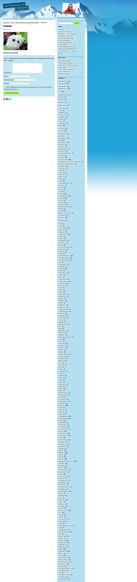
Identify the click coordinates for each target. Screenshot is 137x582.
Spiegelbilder (62, 482)
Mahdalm (61, 322)
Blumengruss (62, 142)
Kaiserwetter (62, 283)
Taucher (61, 502)
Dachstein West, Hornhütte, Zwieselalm (70, 161)
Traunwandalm (63, 519)
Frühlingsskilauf (63, 196)
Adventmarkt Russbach (65, 60)
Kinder (60, 292)
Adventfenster (62, 86)
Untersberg (62, 521)
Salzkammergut (63, 418)
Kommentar (8, 72)
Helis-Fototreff (63, 67)
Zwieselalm (62, 577)
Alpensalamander (64, 94)
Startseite (6, 22)
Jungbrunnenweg (63, 281)
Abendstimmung (63, 81)
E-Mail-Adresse (9, 80)
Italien (60, 277)
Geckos (61, 200)
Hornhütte (61, 266)
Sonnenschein (63, 476)
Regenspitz (62, 386)
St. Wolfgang (62, 489)
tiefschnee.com (63, 510)
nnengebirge (62, 345)
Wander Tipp (62, 536)
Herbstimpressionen (64, 255)
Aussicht (61, 130)
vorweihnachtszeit (64, 532)
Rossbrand (62, 403)
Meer (60, 326)
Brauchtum (62, 144)
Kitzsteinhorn (62, 296)
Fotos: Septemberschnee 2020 (67, 46)
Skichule (61, 450)
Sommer (61, 467)
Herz (60, 262)
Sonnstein (61, 478)
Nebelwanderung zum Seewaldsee (27, 22)
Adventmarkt (62, 83)
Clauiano (61, 155)
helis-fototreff (62, 249)
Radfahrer (61, 375)
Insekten (61, 275)
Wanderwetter (62, 542)
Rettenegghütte (63, 395)
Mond (60, 328)
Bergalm (61, 99)
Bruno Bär (61, 146)
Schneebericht (63, 433)
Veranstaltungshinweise (65, 525)
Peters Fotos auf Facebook (66, 69)
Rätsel (60, 380)
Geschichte (62, 204)
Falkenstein (62, 168)
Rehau (60, 390)
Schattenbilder (63, 425)
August (61, 121)
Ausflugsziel (62, 123)
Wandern (61, 538)
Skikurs (61, 457)
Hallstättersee (62, 240)
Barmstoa (61, 97)
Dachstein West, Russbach (66, 163)
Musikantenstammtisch (65, 337)
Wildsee (61, 553)
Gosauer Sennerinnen (65, 213)
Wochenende (62, 564)
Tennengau (62, 506)
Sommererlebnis (63, 469)
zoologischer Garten (64, 574)
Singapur (61, 448)
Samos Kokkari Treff (64, 71)
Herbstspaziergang (64, 257)
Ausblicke (61, 128)
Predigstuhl (62, 371)
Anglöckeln (62, 112)
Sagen (60, 407)
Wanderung (62, 540)
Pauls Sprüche (63, 44)
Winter (60, 555)
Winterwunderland (64, 562)
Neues (60, 341)
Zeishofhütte (62, 570)
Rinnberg (61, 397)
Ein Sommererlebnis (64, 40)
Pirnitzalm (61, 365)
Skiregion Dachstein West (66, 461)
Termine (61, 508)
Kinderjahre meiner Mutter (66, 36)
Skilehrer (61, 459)
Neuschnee (62, 343)
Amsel (60, 110)
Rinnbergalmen (63, 401)
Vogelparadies (63, 529)
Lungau (61, 320)
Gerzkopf (61, 202)
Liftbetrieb (61, 313)
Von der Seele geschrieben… (67, 38)
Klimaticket (62, 300)
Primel (60, 373)
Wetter (60, 549)
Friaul (60, 191)
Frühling (61, 193)
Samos (61, 420)
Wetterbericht (62, 551)
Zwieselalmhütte (63, 579)
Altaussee (61, 102)
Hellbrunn (61, 251)
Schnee (61, 431)
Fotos (60, 181)
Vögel (60, 527)
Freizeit (61, 187)
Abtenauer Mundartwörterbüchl (67, 49)
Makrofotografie (63, 324)
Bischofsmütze (63, 138)
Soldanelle (62, 465)
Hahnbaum (62, 232)
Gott (60, 223)
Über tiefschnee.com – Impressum (68, 51)
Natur (60, 339)
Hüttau (60, 270)
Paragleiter (62, 358)
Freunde (61, 189)
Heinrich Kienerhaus (64, 247)
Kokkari (61, 302)
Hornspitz (61, 268)
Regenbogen (62, 384)
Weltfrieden (62, 544)
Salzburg (61, 414)
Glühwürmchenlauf (64, 206)
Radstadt (61, 377)
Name (6, 76)
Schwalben (62, 442)
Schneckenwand (63, 429)
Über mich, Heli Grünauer (66, 31)
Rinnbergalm (62, 399)
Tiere (60, 512)
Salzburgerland (63, 416)
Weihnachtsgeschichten (65, 42)
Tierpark (61, 514)
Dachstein (61, 157)
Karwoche (61, 285)
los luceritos (62, 317)
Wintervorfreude (63, 559)
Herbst (60, 253)
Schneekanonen (63, 435)
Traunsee (61, 517)
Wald (60, 534)
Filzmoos (61, 176)
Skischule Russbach (64, 73)
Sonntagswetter (63, 480)
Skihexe (61, 454)
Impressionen (62, 272)
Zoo (60, 572)
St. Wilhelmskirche (64, 487)
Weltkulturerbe (63, 547)
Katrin (60, 287)
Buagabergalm (63, 149)
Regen (60, 382)
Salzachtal (62, 412)
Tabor (60, 497)
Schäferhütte (62, 422)
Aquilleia (61, 119)
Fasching (61, 172)
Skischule (61, 463)
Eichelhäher (62, 166)
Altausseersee (63, 105)
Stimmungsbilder (63, 491)
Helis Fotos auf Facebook (66, 63)
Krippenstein (62, 305)
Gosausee (61, 217)
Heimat (61, 245)
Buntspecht (62, 151)
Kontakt (61, 53)
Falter (60, 170)
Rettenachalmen (63, 392)
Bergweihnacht (63, 88)
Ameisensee (62, 108)
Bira (60, 136)
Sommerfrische (63, 472)
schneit (61, 437)
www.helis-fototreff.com (65, 568)
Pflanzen (61, 360)
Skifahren (61, 452)
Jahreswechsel (63, 279)
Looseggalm (62, 315)
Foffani (61, 178)
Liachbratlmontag (63, 309)
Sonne (60, 474)
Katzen (61, 290)
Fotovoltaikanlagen (64, 183)
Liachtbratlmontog (64, 311)
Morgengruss (62, 330)
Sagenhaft (61, 410)
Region (61, 388)
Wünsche (61, 566)
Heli (12, 22)
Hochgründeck (63, 264)
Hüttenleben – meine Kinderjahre (68, 34)
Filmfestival (62, 174)
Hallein (61, 236)
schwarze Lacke (63, 444)
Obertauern (62, 347)
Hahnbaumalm (63, 234)
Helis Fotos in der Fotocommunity (68, 65)
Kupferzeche (62, 307)
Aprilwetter (62, 117)
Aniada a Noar (63, 114)
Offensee (61, 350)
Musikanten (62, 335)
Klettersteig (62, 220)
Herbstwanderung (64, 260)
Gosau (60, 211)
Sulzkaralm (62, 495)
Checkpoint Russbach (65, 153)
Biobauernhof (62, 134)
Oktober (61, 352)
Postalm (61, 369)
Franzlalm (61, 185)
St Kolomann (62, 484)
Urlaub (60, 523)
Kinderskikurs (62, 294)
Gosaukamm (62, 215)
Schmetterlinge (63, 427)
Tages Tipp (62, 499)
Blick (60, 140)
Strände (61, 493)
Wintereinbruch (63, 557)
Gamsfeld (61, 198)
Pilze (60, 362)
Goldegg (61, 208)
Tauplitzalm (62, 504)
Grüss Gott (62, 230)
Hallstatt (61, 238)
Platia (60, 367)
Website (6, 83)
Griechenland (62, 228)
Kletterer (61, 298)
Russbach (61, 405)
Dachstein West (63, 159)
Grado (60, 225)
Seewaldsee (62, 446)
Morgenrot (61, 332)
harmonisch (62, 242)
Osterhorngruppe (63, 354)
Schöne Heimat (63, 440)
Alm (60, 91)
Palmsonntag (62, 356)
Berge (60, 125)
